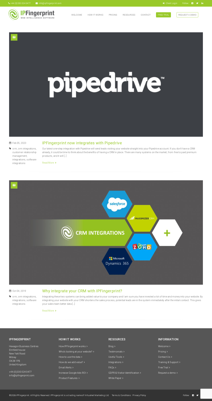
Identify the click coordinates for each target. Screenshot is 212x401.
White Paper (114, 378)
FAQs (111, 367)
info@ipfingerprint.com (50, 3)
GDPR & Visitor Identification (123, 373)
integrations (19, 159)
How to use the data (69, 357)
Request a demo (187, 15)
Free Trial (163, 15)
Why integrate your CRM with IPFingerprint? (82, 291)
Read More (48, 162)
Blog (110, 346)
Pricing (113, 15)
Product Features (68, 378)
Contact (146, 15)
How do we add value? (71, 362)
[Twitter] (197, 3)
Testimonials (115, 351)
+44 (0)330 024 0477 (20, 372)
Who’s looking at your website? (75, 351)
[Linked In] (202, 3)
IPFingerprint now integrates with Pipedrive (82, 143)
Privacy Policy (139, 395)
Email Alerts (65, 367)
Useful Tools (115, 357)
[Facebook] (192, 3)
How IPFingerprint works (72, 346)
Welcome (76, 15)
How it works (95, 15)
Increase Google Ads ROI (72, 373)
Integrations (115, 362)
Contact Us (164, 357)
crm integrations (27, 148)
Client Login (171, 3)
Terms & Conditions (121, 395)
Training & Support (168, 362)
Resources (129, 15)
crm (14, 148)
